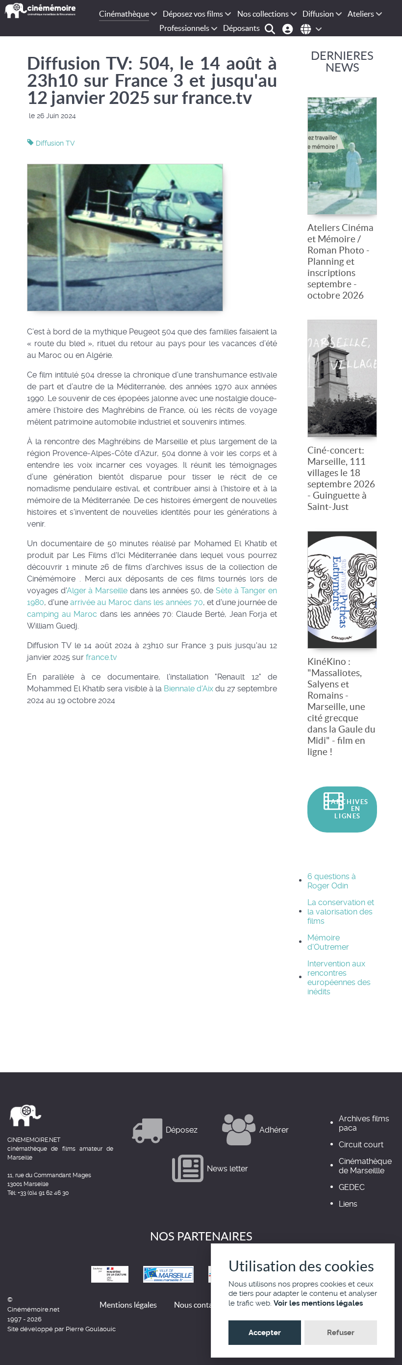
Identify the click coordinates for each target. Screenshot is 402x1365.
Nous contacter (200, 1304)
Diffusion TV (54, 143)
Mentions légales (128, 1304)
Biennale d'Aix (188, 688)
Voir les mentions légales (318, 1303)
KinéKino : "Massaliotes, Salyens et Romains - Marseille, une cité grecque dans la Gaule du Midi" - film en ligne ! (341, 706)
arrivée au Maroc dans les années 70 (135, 602)
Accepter (265, 1332)
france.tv (101, 657)
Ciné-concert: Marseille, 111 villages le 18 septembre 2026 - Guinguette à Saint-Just (341, 478)
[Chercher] (271, 28)
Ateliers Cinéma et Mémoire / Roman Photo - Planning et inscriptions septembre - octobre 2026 (340, 261)
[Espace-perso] (289, 28)
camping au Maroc (62, 614)
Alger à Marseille (97, 590)
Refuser (340, 1332)
